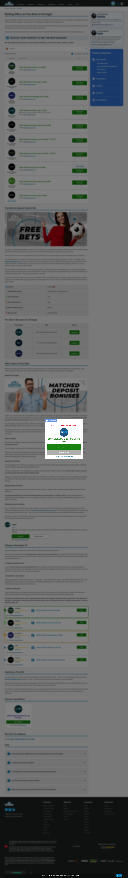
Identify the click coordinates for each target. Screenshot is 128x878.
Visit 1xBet (64, 446)
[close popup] (81, 421)
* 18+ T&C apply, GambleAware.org (64, 456)
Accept (119, 875)
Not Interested (64, 452)
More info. (77, 875)
